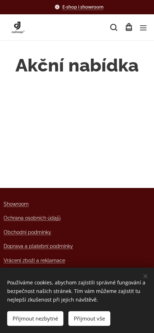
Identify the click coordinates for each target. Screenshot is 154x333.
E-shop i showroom (83, 7)
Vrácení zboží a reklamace (34, 260)
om (25, 204)
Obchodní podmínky (27, 232)
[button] (113, 27)
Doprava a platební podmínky (38, 246)
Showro (12, 204)
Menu (143, 27)
